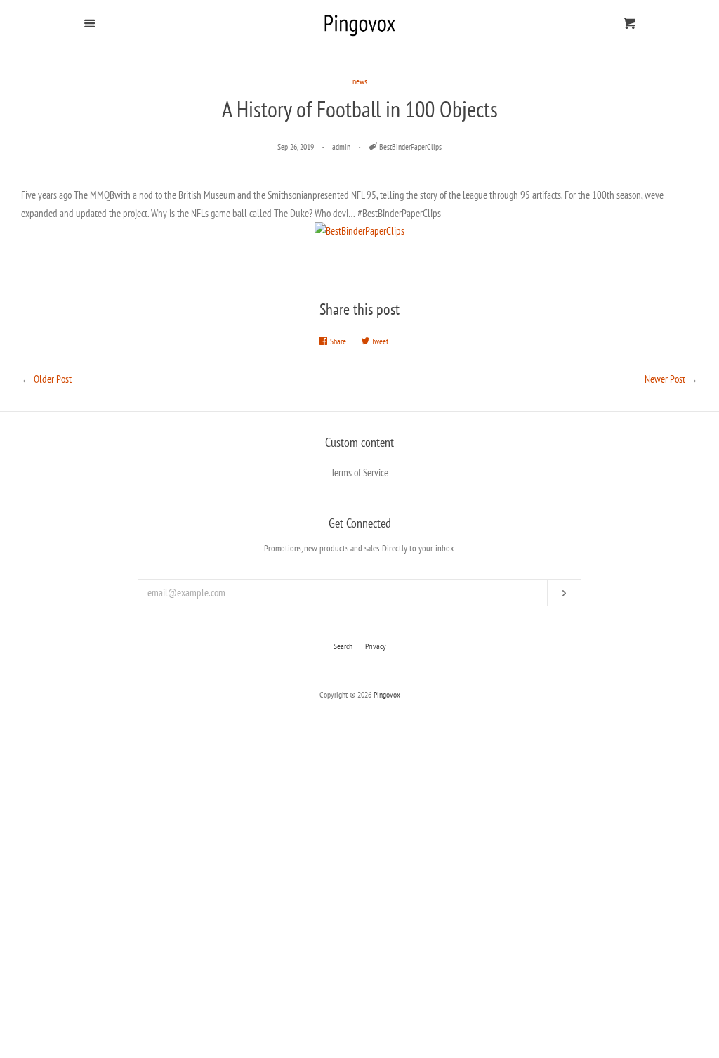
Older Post (53, 379)
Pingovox (387, 694)
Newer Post (665, 379)
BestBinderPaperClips (410, 146)
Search (343, 646)
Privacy (375, 646)
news (359, 81)
